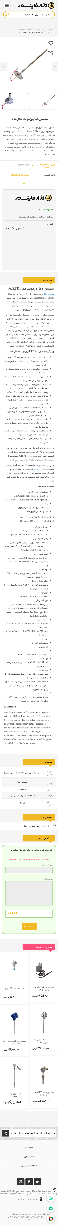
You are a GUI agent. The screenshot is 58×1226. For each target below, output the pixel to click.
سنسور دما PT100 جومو (14, 988)
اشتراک (5, 1133)
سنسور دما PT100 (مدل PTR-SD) (44, 1093)
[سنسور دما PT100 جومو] (15, 970)
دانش (26, 182)
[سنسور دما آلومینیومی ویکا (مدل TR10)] (15, 1023)
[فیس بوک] (29, 1181)
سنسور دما (49, 294)
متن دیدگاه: (48, 879)
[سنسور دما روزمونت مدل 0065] (15, 1076)
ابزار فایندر (39, 469)
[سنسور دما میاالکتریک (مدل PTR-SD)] (43, 1075)
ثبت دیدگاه (29, 926)
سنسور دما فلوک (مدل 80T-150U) (44, 988)
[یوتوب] (20, 1181)
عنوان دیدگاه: (47, 865)
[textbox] (29, 14)
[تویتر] (37, 1181)
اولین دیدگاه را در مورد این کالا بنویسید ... (43, 165)
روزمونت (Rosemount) (19, 175)
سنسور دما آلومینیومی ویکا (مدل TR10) (14, 1042)
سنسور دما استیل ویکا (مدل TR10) (44, 1041)
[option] (29, 100)
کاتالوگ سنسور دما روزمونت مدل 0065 (38, 826)
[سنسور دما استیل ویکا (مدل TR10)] (43, 1022)
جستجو (7, 14)
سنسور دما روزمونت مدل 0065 (15, 1095)
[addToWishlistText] (51, 43)
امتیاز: (48, 913)
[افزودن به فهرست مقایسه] (51, 52)
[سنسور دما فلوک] (43, 969)
